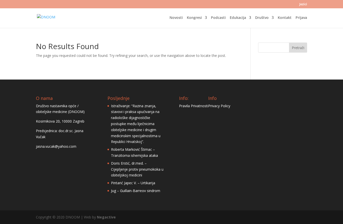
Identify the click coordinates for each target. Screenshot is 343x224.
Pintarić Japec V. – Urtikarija (133, 182)
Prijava (301, 18)
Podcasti (218, 18)
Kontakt (285, 18)
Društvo (262, 18)
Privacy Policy (219, 105)
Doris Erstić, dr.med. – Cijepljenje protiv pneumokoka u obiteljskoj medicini (137, 169)
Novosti (176, 18)
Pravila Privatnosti (193, 105)
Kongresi (194, 18)
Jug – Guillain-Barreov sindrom (135, 190)
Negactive (106, 217)
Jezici (303, 4)
